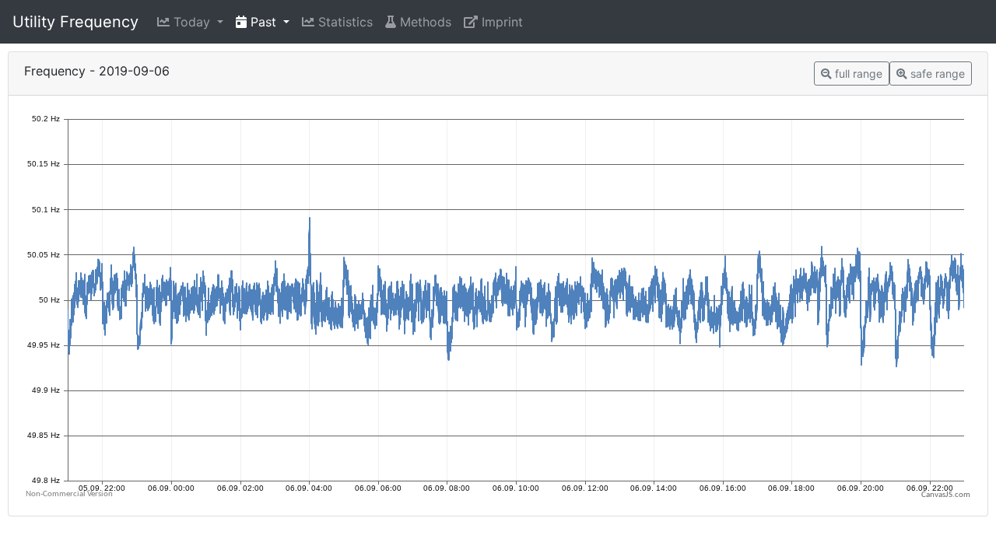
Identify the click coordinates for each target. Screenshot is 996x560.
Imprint (500, 22)
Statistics (343, 22)
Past (263, 22)
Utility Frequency (75, 21)
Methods (423, 22)
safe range (936, 73)
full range (857, 73)
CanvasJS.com (945, 495)
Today (192, 22)
